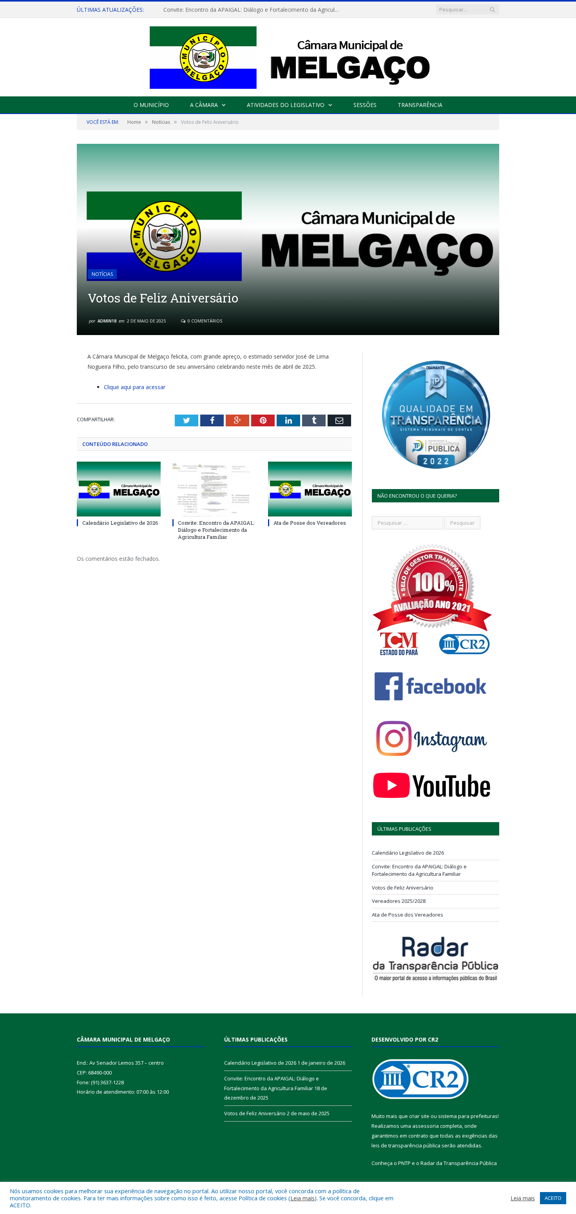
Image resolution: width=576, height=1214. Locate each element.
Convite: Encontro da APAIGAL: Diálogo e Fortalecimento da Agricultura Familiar (253, 9)
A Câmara (204, 105)
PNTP (404, 1163)
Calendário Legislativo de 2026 (120, 522)
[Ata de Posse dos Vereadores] (310, 489)
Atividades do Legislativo (285, 105)
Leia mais (302, 1198)
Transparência (420, 105)
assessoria (425, 1125)
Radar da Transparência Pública (458, 1163)
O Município (151, 105)
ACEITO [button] (553, 1197)
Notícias (102, 274)
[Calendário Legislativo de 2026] (119, 489)
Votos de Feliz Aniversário (402, 887)
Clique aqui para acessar (134, 387)
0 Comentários (204, 321)
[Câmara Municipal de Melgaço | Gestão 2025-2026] (288, 55)
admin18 (107, 321)
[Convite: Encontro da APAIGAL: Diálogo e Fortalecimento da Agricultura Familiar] (214, 489)
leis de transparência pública (405, 1145)
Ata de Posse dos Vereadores (310, 522)
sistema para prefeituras (468, 1116)
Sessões (365, 105)
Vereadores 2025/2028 (399, 900)
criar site (419, 1116)
